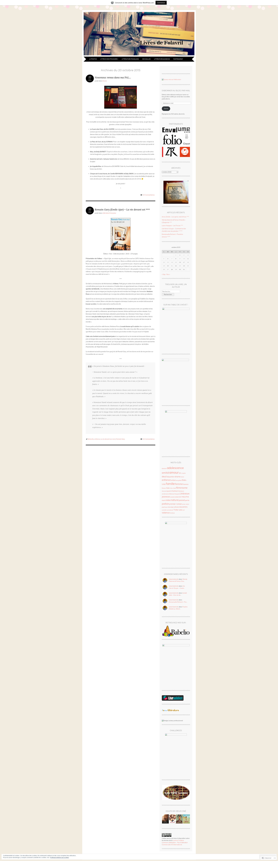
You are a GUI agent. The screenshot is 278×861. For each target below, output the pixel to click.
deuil (164, 476)
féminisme (181, 487)
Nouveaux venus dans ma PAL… (113, 77)
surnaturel (170, 510)
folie (167, 488)
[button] (176, 130)
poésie (165, 503)
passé (182, 500)
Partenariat (178, 59)
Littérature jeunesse (162, 59)
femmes (186, 484)
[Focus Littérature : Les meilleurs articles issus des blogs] (170, 711)
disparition (171, 477)
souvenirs (183, 507)
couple (183, 473)
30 (180, 269)
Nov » (168, 274)
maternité (178, 497)
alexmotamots (173, 579)
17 (184, 262)
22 (176, 266)
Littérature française (130, 59)
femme (179, 483)
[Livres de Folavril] (139, 55)
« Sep (163, 274)
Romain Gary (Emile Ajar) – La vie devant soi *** (122, 209)
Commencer (161, 2)
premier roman (175, 504)
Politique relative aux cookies (59, 857)
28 (172, 269)
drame (177, 476)
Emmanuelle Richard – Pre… (178, 602)
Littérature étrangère (109, 59)
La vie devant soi (106, 439)
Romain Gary (120, 439)
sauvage (170, 507)
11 (188, 258)
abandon (164, 468)
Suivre (166, 108)
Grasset (164, 491)
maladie (172, 497)
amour (174, 472)
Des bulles (146, 59)
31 (184, 269)
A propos (93, 59)
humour (175, 491)
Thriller (176, 510)
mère (168, 500)
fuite (174, 488)
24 (184, 266)
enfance (97, 439)
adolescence (175, 468)
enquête (178, 480)
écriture (172, 513)
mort (114, 439)
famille (170, 484)
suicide (164, 510)
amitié (165, 472)
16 (180, 262)
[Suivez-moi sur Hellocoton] (171, 79)
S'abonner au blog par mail (176, 91)
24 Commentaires (149, 439)
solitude (176, 507)
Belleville (91, 439)
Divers (105, 81)
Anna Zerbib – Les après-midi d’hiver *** (175, 217)
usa (180, 509)
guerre (169, 491)
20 (168, 266)
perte (187, 500)
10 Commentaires (149, 195)
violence (166, 512)
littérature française (174, 494)
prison (183, 504)
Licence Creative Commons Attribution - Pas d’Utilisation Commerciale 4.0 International (175, 842)
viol (183, 510)
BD (180, 473)
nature (175, 500)
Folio (171, 488)
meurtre (185, 496)
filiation (164, 488)
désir (182, 477)
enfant (173, 480)
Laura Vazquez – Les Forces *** (172, 225)
